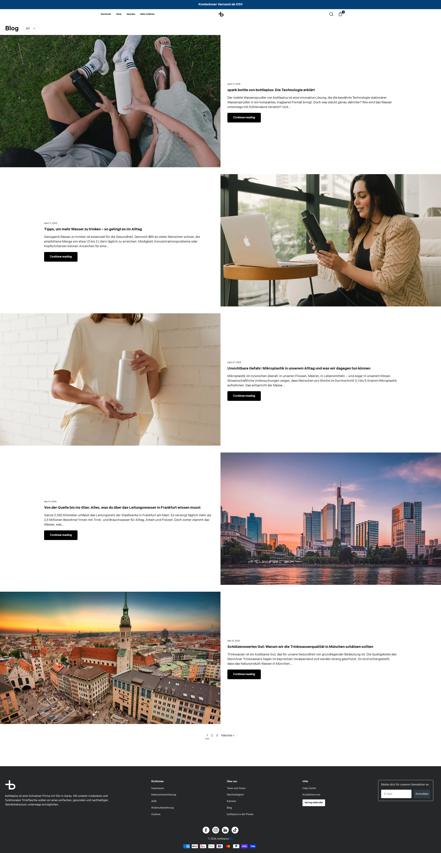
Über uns (232, 781)
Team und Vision (236, 788)
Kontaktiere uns (311, 794)
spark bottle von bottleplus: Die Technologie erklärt (271, 90)
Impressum (157, 788)
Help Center (309, 788)
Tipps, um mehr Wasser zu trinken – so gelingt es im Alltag (93, 229)
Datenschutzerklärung (163, 794)
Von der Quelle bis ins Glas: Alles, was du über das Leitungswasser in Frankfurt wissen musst (122, 507)
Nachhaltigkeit (235, 794)
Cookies (155, 814)
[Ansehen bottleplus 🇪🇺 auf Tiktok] (235, 830)
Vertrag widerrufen (314, 802)
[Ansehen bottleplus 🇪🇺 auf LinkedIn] (225, 830)
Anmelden (422, 793)
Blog (12, 28)
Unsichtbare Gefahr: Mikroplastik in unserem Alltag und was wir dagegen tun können (298, 368)
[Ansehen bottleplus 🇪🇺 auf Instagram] (215, 830)
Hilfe (305, 781)
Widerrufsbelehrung (162, 807)
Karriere (231, 801)
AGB (153, 801)
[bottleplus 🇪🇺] (221, 14)
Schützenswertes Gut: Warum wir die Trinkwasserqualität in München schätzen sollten (300, 647)
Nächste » (227, 735)
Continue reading (244, 117)
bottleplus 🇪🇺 (224, 838)
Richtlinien (157, 781)
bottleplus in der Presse (240, 814)
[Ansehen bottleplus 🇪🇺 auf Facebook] (206, 830)
